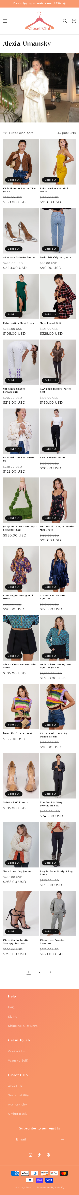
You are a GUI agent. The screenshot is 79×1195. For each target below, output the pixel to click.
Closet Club (32, 1187)
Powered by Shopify (52, 1187)
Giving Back (17, 1113)
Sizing (13, 1016)
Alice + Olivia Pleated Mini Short (19, 666)
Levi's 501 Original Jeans (56, 257)
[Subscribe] (62, 1139)
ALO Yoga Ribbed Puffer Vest (55, 390)
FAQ (11, 1007)
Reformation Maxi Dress (18, 323)
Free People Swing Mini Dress (18, 597)
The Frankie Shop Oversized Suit (51, 804)
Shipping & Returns (23, 1026)
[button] (5, 20)
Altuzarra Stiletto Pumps (19, 257)
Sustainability (18, 1095)
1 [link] (28, 972)
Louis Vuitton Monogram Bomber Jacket (55, 666)
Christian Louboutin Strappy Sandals (15, 942)
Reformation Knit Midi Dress (54, 190)
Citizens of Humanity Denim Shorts (53, 735)
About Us (15, 1086)
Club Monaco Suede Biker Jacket (20, 190)
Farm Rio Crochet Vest (17, 733)
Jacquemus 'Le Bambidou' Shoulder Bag (20, 528)
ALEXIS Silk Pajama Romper (53, 597)
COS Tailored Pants (53, 458)
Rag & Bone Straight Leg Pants (56, 873)
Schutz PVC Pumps (15, 802)
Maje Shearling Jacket (17, 871)
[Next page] (50, 971)
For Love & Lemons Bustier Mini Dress (57, 528)
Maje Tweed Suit (50, 323)
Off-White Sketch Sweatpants (14, 390)
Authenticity (17, 1104)
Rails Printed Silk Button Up (19, 459)
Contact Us (16, 1051)
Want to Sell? (18, 1060)
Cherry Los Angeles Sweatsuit (52, 942)
